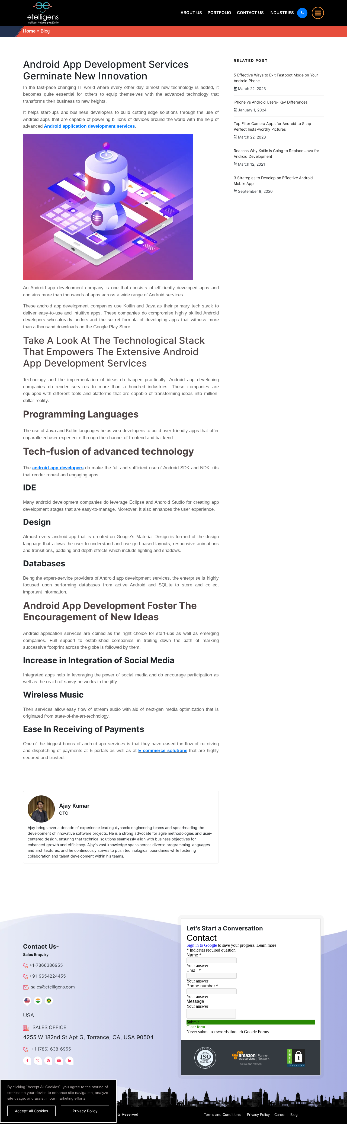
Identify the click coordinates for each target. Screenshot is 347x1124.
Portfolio (219, 12)
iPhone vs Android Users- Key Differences (270, 102)
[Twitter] (38, 1060)
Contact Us (250, 12)
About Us (191, 12)
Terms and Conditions (222, 1114)
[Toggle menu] (318, 13)
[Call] (302, 13)
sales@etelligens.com (53, 987)
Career (280, 1114)
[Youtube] (59, 1060)
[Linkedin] (69, 1060)
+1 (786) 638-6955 (51, 1049)
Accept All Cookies (31, 1111)
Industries (281, 12)
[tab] (27, 1001)
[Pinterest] (48, 1060)
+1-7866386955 (46, 965)
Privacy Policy (258, 1114)
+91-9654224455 (47, 976)
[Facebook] (27, 1060)
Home (29, 31)
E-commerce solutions (162, 750)
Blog (294, 1114)
